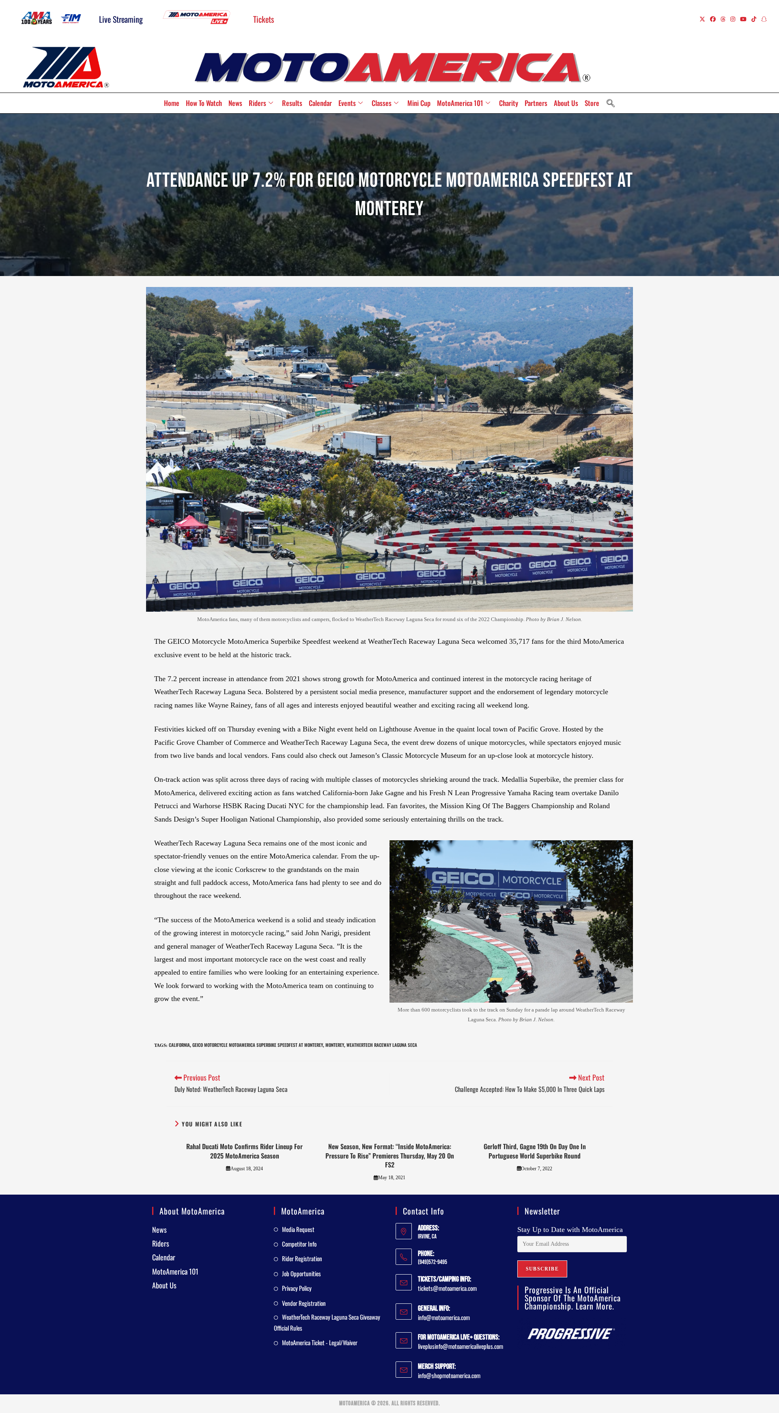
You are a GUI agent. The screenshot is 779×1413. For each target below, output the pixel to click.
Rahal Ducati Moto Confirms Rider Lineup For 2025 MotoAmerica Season (244, 1151)
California (179, 1045)
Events (347, 103)
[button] (611, 103)
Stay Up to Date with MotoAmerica (570, 1229)
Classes (382, 103)
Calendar (320, 103)
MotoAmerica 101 (460, 103)
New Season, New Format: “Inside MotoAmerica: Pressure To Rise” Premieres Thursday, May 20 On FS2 (389, 1155)
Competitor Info (299, 1243)
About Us (566, 103)
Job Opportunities (301, 1273)
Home (171, 103)
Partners (536, 103)
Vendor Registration (304, 1303)
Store (592, 103)
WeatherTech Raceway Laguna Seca (381, 1045)
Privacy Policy (297, 1288)
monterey (334, 1045)
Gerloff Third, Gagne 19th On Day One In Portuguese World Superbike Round (535, 1151)
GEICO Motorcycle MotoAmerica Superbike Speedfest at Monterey (257, 1045)
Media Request (298, 1229)
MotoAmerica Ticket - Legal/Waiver (319, 1342)
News (235, 103)
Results (292, 103)
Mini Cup (418, 103)
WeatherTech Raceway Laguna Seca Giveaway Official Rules (327, 1322)
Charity (508, 103)
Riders (257, 103)
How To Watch (204, 103)
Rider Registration (302, 1258)
